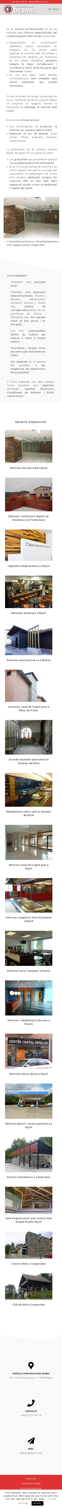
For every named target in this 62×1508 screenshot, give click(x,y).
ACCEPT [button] (37, 1503)
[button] (6, 216)
